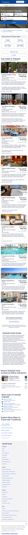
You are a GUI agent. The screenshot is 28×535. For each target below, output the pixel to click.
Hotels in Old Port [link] (5, 438)
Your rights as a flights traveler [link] (8, 519)
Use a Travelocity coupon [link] (7, 517)
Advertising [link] (4, 463)
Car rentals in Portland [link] (6, 435)
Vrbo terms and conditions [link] (7, 498)
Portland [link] (6, 5)
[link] (14, 399)
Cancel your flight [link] (5, 512)
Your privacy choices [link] (6, 503)
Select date (7, 15)
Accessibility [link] (4, 500)
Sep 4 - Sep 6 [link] (8, 46)
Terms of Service (14, 533)
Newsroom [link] (4, 457)
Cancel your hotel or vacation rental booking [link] (10, 510)
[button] (14, 418)
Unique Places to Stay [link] (6, 484)
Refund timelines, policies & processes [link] (9, 515)
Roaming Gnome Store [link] (6, 461)
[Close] (26, 523)
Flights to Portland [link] (5, 430)
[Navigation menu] (25, 2)
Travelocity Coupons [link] (6, 482)
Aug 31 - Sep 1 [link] (7, 41)
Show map (15, 52)
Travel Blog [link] (4, 486)
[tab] (5, 424)
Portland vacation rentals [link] (6, 427)
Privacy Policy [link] (5, 492)
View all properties (14, 321)
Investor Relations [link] (5, 459)
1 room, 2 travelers (8, 19)
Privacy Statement (6, 533)
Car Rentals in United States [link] (7, 478)
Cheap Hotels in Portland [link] (6, 432)
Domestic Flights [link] (5, 475)
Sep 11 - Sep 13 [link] (20, 46)
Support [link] (3, 508)
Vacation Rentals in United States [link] (8, 471)
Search (14, 22)
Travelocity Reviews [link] (6, 480)
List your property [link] (5, 453)
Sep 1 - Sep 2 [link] (20, 41)
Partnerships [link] (4, 455)
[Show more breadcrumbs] (2, 5)
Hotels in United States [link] (6, 469)
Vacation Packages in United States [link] (9, 473)
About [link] (3, 448)
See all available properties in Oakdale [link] (9, 60)
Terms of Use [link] (4, 496)
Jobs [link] (3, 450)
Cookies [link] (3, 494)
